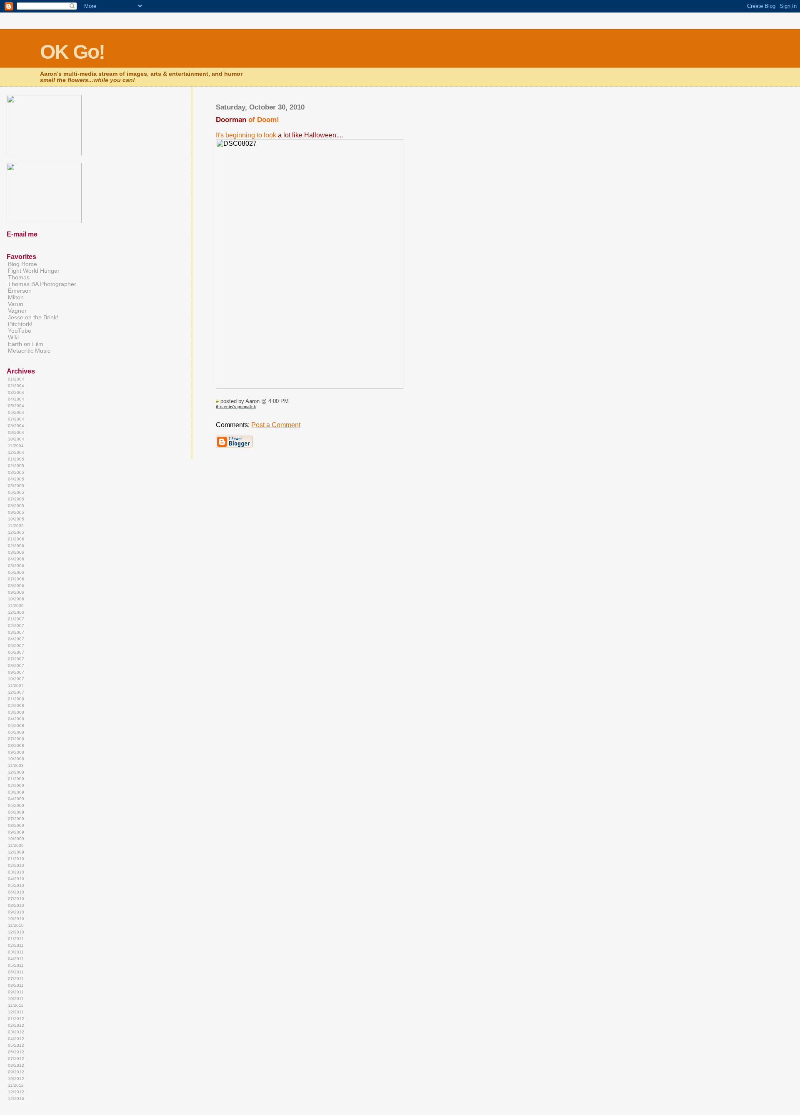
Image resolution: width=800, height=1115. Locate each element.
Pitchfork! (20, 324)
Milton (16, 297)
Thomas (19, 277)
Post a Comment (275, 424)
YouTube (19, 330)
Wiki (13, 337)
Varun (15, 304)
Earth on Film (25, 344)
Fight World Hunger (34, 270)
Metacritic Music (29, 350)
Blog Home (22, 264)
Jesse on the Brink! (33, 317)
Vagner (17, 310)
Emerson (20, 290)
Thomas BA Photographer (42, 284)
